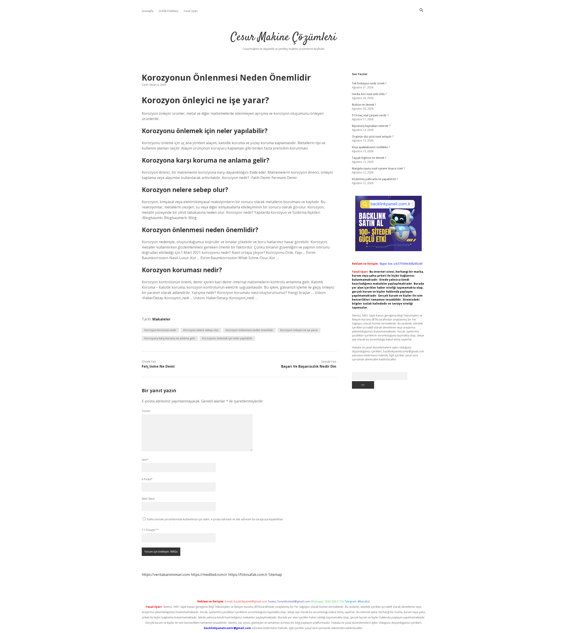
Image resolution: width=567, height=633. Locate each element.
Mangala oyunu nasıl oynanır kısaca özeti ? (378, 168)
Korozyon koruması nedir (160, 330)
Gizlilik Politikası (168, 11)
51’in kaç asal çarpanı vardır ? (370, 115)
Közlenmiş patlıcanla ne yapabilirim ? (375, 179)
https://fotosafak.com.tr (248, 574)
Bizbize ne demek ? (364, 105)
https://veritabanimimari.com (166, 574)
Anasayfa (147, 11)
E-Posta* (147, 479)
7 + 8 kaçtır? (150, 530)
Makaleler (161, 319)
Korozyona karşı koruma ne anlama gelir (169, 338)
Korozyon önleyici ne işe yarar (299, 330)
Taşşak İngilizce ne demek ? (369, 158)
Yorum (146, 411)
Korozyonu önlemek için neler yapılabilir (227, 338)
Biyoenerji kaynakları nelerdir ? (371, 126)
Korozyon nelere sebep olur (201, 330)
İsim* (145, 460)
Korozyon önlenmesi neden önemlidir (249, 330)
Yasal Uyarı (191, 11)
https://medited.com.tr (209, 574)
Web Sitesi (148, 499)
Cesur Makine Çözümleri (283, 37)
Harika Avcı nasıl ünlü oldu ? (369, 94)
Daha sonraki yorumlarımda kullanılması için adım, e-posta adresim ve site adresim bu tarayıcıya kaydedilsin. (215, 519)
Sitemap (275, 574)
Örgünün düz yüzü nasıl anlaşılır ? (372, 136)
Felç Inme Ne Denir (158, 366)
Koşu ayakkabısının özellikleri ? (371, 147)
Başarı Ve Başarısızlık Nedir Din (308, 366)
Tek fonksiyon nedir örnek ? (369, 83)
